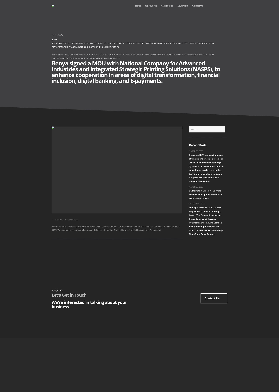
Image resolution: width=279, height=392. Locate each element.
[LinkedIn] (216, 5)
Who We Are (151, 6)
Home (138, 6)
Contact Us (197, 6)
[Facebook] (223, 5)
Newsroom (182, 6)
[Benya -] (56, 6)
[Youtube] (209, 5)
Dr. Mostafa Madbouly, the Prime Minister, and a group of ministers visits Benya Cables (205, 194)
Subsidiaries (167, 6)
